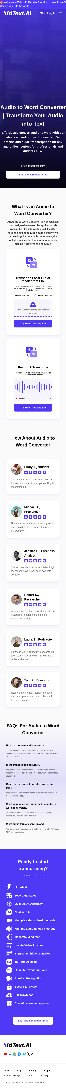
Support (47, 1070)
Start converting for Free (33, 174)
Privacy (44, 1075)
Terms (31, 1075)
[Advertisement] (33, 65)
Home (7, 1070)
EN (41, 13)
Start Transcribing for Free (33, 1020)
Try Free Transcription (33, 323)
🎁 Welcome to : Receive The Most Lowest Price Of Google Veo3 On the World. (33, 4)
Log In (51, 13)
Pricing (32, 1070)
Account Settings (12, 1075)
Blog (19, 1070)
